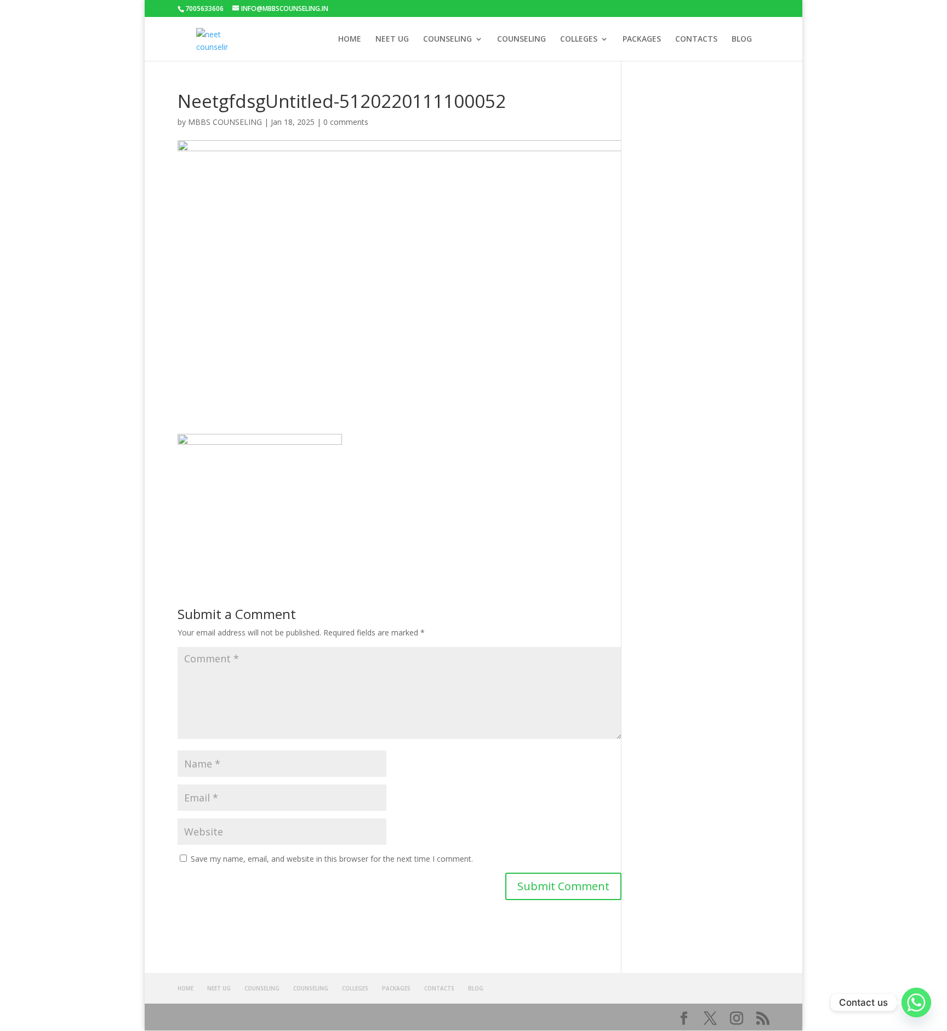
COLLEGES (578, 39)
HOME (349, 39)
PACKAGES (642, 39)
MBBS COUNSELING (225, 122)
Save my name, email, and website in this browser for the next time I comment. (332, 859)
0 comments (345, 122)
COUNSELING (447, 39)
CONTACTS (696, 39)
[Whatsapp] (916, 1002)
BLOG (742, 39)
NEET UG (392, 39)
